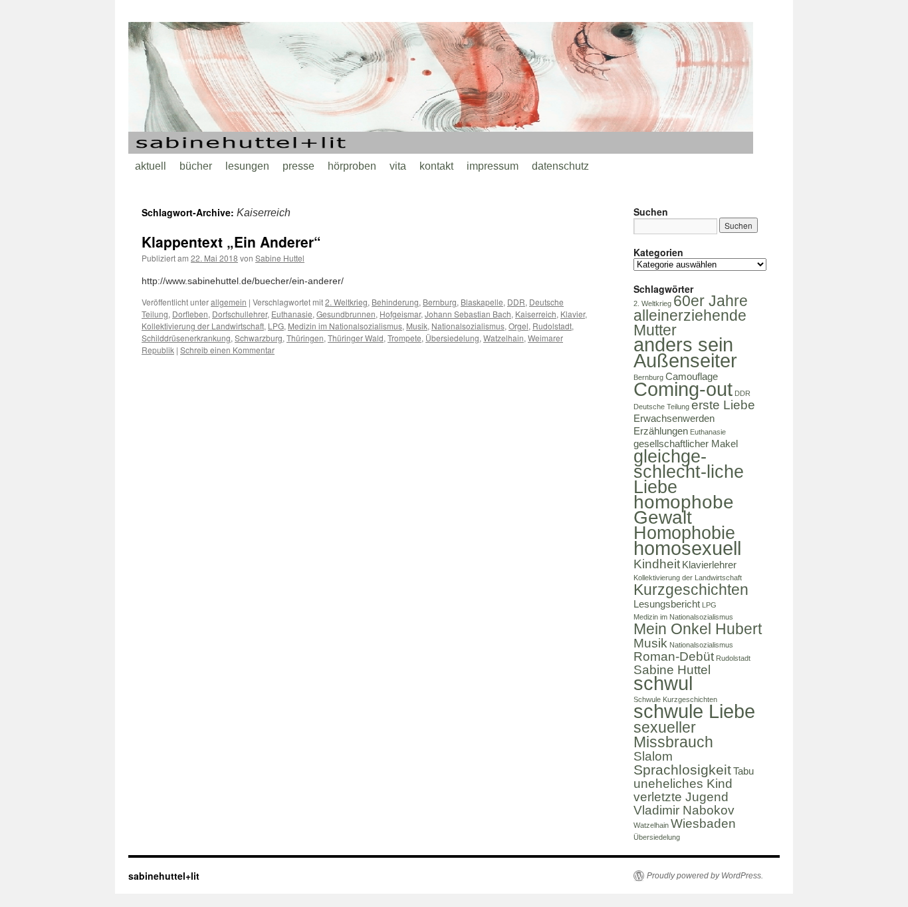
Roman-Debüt (673, 656)
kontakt (436, 166)
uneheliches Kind (683, 784)
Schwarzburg (259, 337)
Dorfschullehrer (239, 313)
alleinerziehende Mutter (689, 323)
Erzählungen (660, 431)
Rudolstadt (552, 325)
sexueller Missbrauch (673, 735)
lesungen (247, 166)
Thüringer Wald (356, 337)
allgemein (229, 301)
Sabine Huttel (279, 258)
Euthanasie (291, 313)
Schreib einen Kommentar (227, 349)
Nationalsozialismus (468, 325)
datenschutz (560, 166)
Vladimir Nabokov (684, 810)
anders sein (683, 344)
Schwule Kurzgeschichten (675, 699)
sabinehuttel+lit (163, 875)
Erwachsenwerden (674, 418)
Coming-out (683, 389)
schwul (663, 683)
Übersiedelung (452, 337)
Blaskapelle (482, 301)
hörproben (352, 166)
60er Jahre (710, 300)
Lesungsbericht (666, 604)
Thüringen (305, 337)
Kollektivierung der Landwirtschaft (203, 325)
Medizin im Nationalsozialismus (345, 325)
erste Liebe (723, 405)
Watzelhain (503, 337)
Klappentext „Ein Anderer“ (231, 242)
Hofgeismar (400, 313)
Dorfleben (190, 313)
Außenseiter (685, 360)
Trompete (404, 337)
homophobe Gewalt (683, 510)
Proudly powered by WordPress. (705, 875)
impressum (492, 166)
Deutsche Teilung (661, 407)
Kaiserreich (535, 313)
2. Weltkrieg (346, 301)
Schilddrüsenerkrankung (186, 337)
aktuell (150, 166)
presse (298, 166)
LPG (276, 325)
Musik (416, 325)
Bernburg (440, 301)
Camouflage (691, 376)
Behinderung (395, 301)
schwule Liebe (694, 711)
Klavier (572, 313)
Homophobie (684, 533)
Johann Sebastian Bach (468, 313)
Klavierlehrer (709, 564)
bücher (195, 166)
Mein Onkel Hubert (697, 628)
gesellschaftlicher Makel (685, 443)
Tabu (743, 771)
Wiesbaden (703, 823)
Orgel (518, 325)
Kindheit (656, 564)
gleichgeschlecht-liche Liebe (688, 472)
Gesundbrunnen (346, 313)
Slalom (653, 756)
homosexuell (687, 548)
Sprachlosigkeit (682, 770)
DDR (516, 301)
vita (398, 166)
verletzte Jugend (681, 797)
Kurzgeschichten (690, 589)
